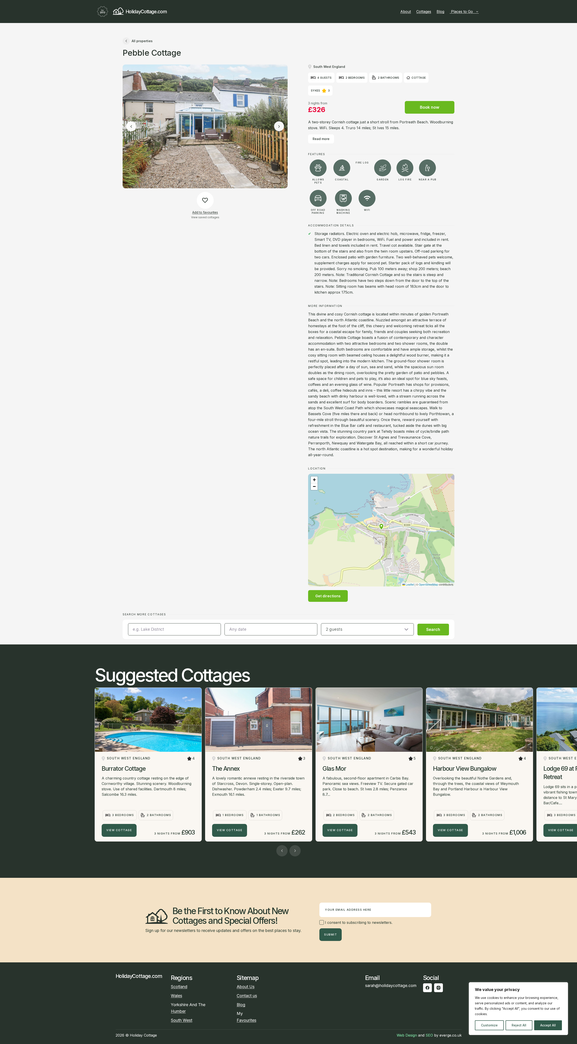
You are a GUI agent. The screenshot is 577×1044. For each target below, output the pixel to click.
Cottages (423, 11)
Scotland (179, 986)
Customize (489, 1025)
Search (433, 629)
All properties (142, 41)
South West (181, 1020)
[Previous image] (131, 126)
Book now (429, 107)
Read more (321, 139)
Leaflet (409, 584)
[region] (518, 1008)
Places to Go (462, 11)
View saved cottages (205, 217)
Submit (330, 934)
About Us (245, 986)
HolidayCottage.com (146, 11)
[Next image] (279, 126)
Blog (440, 11)
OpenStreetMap (428, 584)
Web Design (407, 1035)
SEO (429, 1035)
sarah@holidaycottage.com (391, 985)
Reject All (519, 1025)
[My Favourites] (480, 11)
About (405, 11)
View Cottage (119, 830)
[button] (381, 527)
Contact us (247, 995)
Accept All (548, 1025)
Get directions (328, 596)
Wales (176, 995)
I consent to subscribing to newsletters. (358, 922)
